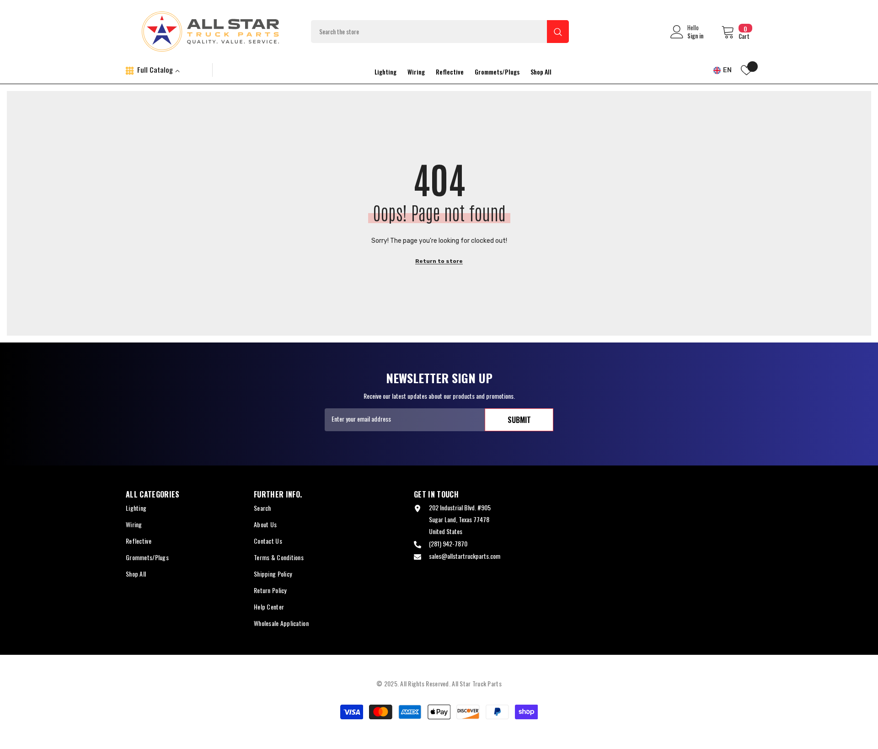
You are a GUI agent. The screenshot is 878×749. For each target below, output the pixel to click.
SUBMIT (519, 419)
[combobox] (429, 31)
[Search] (440, 31)
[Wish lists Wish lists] (746, 70)
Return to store (439, 261)
